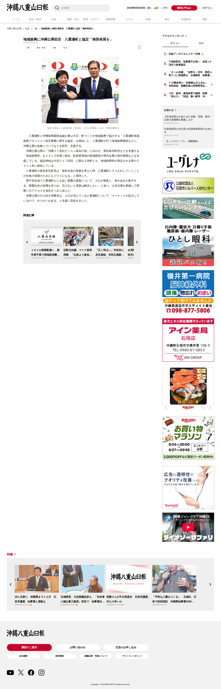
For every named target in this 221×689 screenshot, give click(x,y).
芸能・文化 (73, 19)
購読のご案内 (29, 647)
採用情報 (59, 656)
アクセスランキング (173, 35)
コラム (129, 19)
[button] (27, 242)
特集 (148, 19)
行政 (54, 48)
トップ (16, 19)
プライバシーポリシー (132, 656)
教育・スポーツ (91, 19)
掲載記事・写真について (95, 656)
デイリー (175, 43)
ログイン (207, 8)
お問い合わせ (77, 647)
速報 (204, 19)
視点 (167, 19)
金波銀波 (186, 19)
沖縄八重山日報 (14, 28)
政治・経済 (35, 19)
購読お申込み (184, 8)
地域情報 (110, 19)
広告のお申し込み (126, 647)
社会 (54, 19)
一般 (35, 28)
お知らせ (169, 110)
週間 (201, 43)
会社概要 (23, 656)
